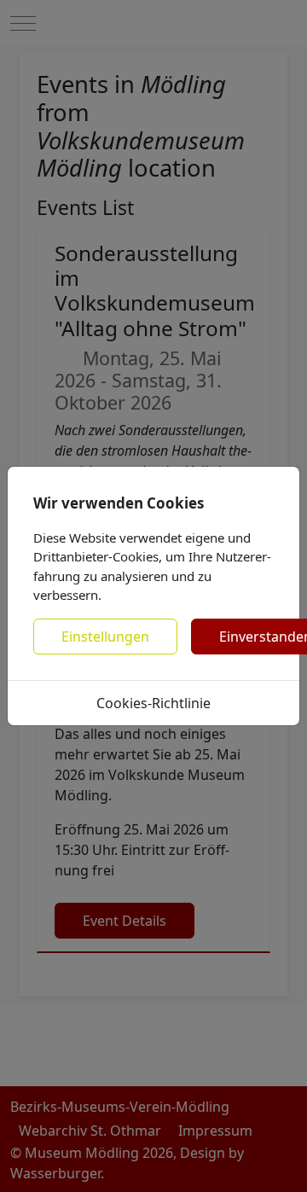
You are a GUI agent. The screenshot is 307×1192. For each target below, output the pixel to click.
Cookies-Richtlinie (153, 703)
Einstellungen (105, 636)
